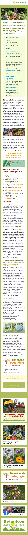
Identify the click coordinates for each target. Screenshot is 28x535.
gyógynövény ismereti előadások (13, 190)
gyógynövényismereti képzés (12, 175)
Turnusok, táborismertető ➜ (14, 153)
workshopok (8, 198)
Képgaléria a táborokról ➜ (14, 157)
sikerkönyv (10, 179)
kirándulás (20, 184)
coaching (15, 193)
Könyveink (5, 301)
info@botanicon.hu (18, 378)
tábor (7, 181)
